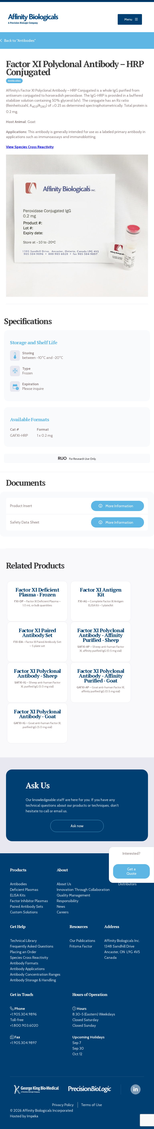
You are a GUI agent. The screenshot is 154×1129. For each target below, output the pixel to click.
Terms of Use (91, 1105)
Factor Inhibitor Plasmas (29, 901)
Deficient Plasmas (24, 889)
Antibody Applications (27, 969)
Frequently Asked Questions (31, 946)
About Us (64, 884)
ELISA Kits (17, 895)
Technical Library (23, 940)
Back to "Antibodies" (20, 40)
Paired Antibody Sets (26, 906)
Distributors (127, 884)
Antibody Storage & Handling (33, 980)
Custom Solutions (24, 912)
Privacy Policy (63, 1105)
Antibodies (18, 884)
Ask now (77, 826)
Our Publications (82, 940)
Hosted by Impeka (24, 1116)
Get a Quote (131, 871)
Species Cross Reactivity (29, 957)
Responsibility (67, 901)
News (61, 906)
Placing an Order (23, 952)
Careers (63, 912)
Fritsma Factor (81, 946)
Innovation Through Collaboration (83, 889)
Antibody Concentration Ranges (35, 974)
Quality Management (73, 895)
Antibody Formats (24, 963)
